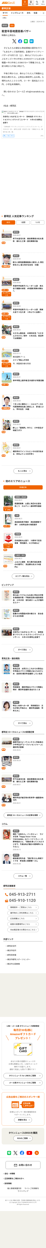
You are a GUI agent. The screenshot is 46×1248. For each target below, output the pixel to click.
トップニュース (17, 13)
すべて (5, 13)
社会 (35, 13)
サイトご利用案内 (31, 1188)
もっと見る (22, 471)
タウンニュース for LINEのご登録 (22, 1076)
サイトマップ (23, 1191)
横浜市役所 (11, 950)
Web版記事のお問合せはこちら (22, 930)
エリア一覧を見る (22, 576)
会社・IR (31, 4)
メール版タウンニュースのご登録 (22, 1083)
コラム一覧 (22, 876)
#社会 (5, 106)
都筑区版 (6, 8)
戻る (4, 18)
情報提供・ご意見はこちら (21, 907)
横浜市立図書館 (13, 964)
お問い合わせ (25, 1165)
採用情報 (8, 1183)
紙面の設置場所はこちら (20, 924)
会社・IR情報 (9, 1174)
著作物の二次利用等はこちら (21, 913)
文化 (28, 13)
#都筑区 (13, 106)
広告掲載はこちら (17, 919)
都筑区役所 (11, 946)
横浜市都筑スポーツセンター (18, 959)
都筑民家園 (11, 955)
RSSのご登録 (22, 1138)
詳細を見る (22, 1120)
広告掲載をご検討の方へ (14, 1179)
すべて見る (22, 650)
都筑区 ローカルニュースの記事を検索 (22, 815)
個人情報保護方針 (14, 1188)
